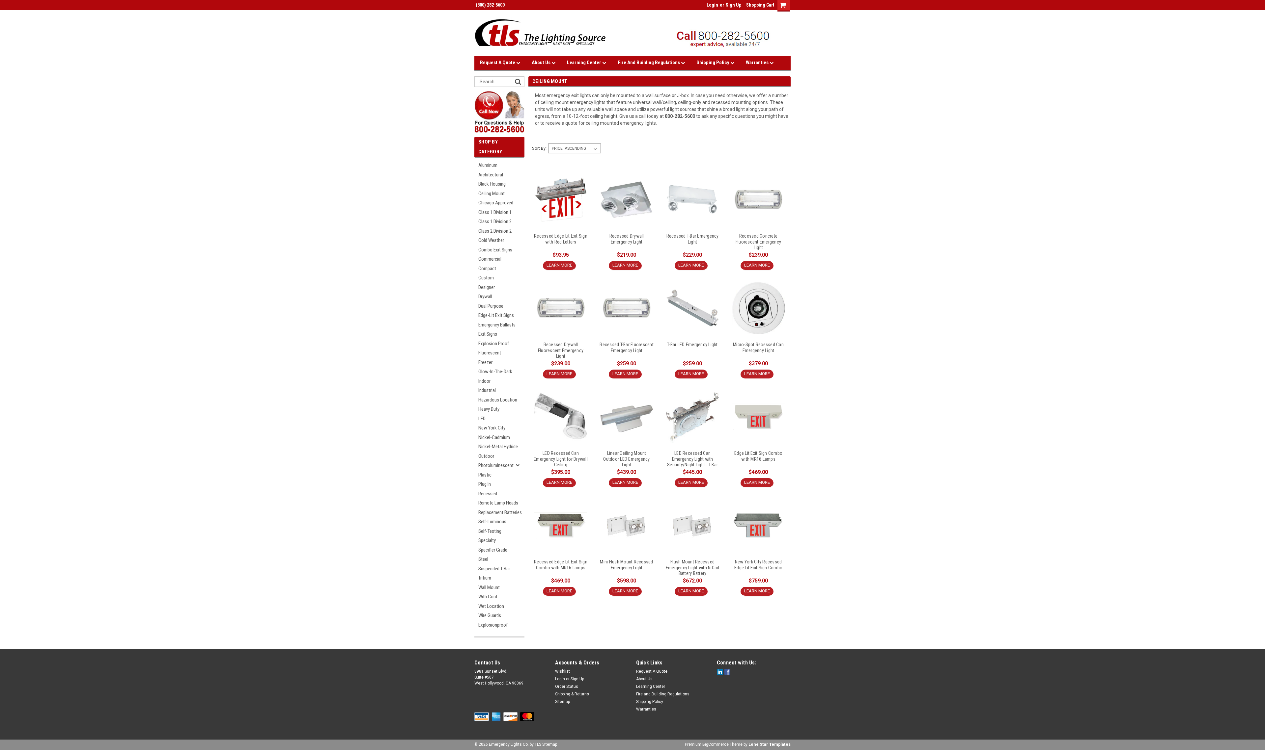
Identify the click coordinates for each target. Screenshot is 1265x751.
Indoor (484, 381)
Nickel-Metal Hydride (498, 447)
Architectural (490, 175)
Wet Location (491, 606)
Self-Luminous (492, 522)
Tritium (484, 578)
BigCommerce (715, 744)
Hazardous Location (497, 400)
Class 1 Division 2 (495, 221)
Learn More (559, 265)
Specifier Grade (492, 550)
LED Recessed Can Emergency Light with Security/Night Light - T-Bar (692, 459)
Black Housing (492, 184)
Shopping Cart (760, 5)
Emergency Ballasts (497, 325)
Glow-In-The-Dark (495, 372)
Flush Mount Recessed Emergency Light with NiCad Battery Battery (692, 567)
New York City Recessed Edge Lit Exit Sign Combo (758, 564)
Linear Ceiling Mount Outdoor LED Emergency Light (626, 459)
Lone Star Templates (769, 744)
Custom (486, 278)
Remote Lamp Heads (498, 503)
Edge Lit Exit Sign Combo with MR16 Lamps (758, 456)
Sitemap (562, 701)
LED (482, 419)
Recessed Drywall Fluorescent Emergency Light (560, 350)
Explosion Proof (493, 344)
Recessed (487, 494)
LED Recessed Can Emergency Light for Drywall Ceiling (561, 459)
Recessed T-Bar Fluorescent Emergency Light (627, 347)
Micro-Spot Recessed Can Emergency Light (758, 347)
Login (712, 5)
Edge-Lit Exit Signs (496, 315)
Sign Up (733, 5)
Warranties (758, 62)
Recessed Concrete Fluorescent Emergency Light (758, 241)
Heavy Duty (488, 409)
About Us (541, 62)
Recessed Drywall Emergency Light (626, 239)
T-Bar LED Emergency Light (692, 344)
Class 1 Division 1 (495, 212)
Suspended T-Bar (494, 569)
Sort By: (539, 148)
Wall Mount (489, 587)
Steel (483, 559)
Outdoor (486, 456)
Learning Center (584, 62)
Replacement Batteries (500, 512)
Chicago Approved (495, 203)
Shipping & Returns (572, 694)
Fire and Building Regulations (649, 62)
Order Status (566, 686)
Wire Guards (489, 615)
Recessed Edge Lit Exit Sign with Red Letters (560, 239)
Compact (487, 269)
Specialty (487, 540)
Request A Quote (498, 62)
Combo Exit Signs (495, 250)
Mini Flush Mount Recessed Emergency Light (626, 564)
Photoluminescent (496, 465)
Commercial (489, 259)
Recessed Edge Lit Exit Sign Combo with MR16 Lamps (560, 564)
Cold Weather (491, 240)
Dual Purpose (490, 306)
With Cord (487, 597)
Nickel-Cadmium (494, 437)
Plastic (485, 475)
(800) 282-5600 (489, 5)
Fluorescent (489, 353)
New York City (491, 428)
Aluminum (487, 165)
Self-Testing (489, 531)
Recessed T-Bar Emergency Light (692, 239)
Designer (486, 287)
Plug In (484, 484)
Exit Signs (487, 334)
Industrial (487, 390)
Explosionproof (493, 625)
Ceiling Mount (491, 193)
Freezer (485, 362)
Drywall (485, 296)
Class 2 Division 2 (495, 231)
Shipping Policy (713, 62)
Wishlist (562, 671)
